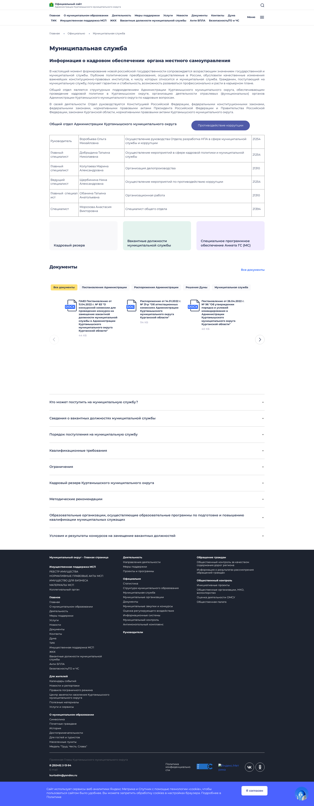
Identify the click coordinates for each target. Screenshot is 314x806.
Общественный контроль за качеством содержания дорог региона (223, 563)
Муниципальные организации (143, 597)
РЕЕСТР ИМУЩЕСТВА (63, 571)
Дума (231, 15)
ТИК (54, 20)
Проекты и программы (138, 571)
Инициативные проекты (213, 585)
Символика (57, 719)
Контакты (217, 15)
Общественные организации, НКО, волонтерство (220, 591)
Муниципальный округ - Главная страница (78, 557)
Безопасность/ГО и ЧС (224, 20)
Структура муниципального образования (151, 588)
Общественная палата (211, 602)
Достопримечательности (66, 732)
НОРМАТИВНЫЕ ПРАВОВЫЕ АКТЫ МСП (76, 576)
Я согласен (254, 790)
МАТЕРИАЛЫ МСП (61, 585)
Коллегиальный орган (64, 589)
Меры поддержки (147, 15)
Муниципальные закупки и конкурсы (148, 606)
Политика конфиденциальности (178, 767)
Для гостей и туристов (64, 737)
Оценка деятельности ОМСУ (216, 597)
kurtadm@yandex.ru (63, 775)
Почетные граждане (63, 723)
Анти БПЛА (197, 20)
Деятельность (121, 15)
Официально (132, 578)
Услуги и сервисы (61, 706)
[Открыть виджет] (302, 794)
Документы (200, 15)
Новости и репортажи (64, 685)
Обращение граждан (211, 557)
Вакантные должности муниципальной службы (153, 20)
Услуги (168, 15)
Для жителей (58, 676)
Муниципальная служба (139, 592)
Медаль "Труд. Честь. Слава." (68, 746)
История (55, 728)
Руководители (133, 632)
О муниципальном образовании (86, 15)
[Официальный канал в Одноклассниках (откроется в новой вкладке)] (260, 767)
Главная (54, 15)
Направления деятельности (142, 562)
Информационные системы (141, 615)
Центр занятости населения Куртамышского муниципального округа (79, 696)
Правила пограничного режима (71, 690)
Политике (54, 797)
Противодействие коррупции (220, 125)
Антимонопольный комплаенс (143, 624)
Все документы (253, 270)
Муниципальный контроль (141, 619)
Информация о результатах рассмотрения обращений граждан (225, 571)
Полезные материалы (64, 702)
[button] (260, 339)
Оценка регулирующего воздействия (148, 610)
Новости (182, 15)
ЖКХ (113, 20)
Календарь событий (62, 681)
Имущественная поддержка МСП (83, 20)
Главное (54, 597)
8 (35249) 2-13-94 (60, 765)
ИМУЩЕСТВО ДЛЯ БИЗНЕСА (68, 580)
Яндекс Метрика (122, 789)
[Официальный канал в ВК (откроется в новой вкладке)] (249, 767)
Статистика (130, 583)
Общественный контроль (214, 580)
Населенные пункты (63, 742)
